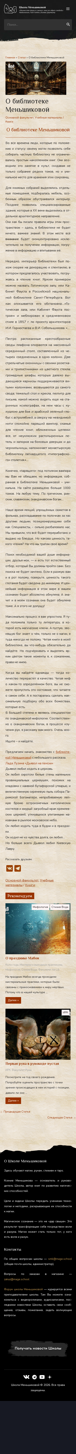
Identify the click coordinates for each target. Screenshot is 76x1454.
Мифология (40, 907)
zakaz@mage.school (16, 1279)
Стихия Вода (59, 907)
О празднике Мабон (22, 958)
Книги (9, 122)
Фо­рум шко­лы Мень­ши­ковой (23, 1289)
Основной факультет (19, 118)
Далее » (13, 1000)
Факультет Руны (22, 1070)
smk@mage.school (60, 1259)
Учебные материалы (48, 118)
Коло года (11, 965)
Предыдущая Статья (15, 1112)
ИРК (65, 1012)
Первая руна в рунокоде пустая (32, 1064)
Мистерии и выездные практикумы (41, 965)
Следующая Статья (61, 1117)
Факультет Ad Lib (49, 970)
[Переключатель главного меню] (68, 9)
